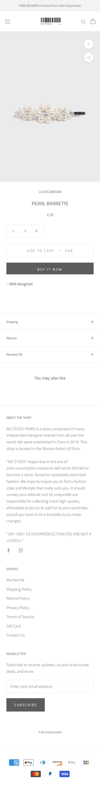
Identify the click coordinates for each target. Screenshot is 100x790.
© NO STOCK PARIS (50, 732)
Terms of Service (20, 617)
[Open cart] (93, 21)
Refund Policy (17, 598)
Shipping (12, 321)
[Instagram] (21, 550)
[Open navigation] (7, 21)
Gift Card (13, 626)
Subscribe (25, 705)
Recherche (15, 580)
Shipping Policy (18, 589)
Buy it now (50, 269)
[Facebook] (8, 550)
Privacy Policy (17, 608)
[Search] (83, 21)
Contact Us (15, 635)
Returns (11, 338)
